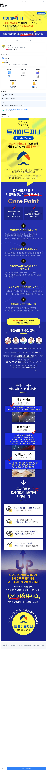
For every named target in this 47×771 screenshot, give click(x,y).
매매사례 (17, 40)
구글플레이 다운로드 (3, 5)
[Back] (1, 1)
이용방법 (29, 40)
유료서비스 (41, 40)
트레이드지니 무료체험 (26, 768)
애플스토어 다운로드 (3, 6)
